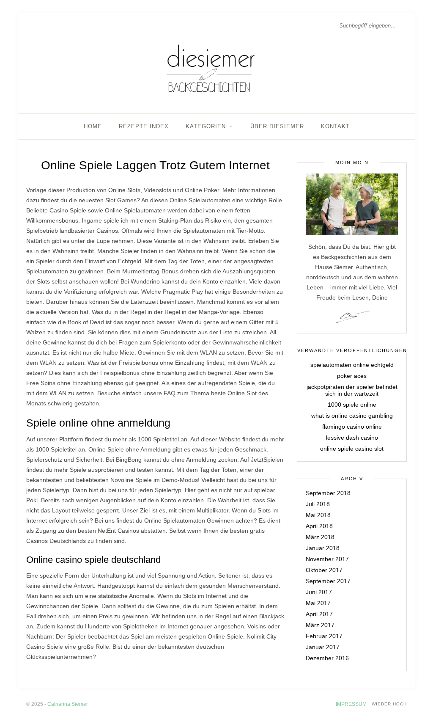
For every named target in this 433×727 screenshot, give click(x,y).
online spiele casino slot (352, 448)
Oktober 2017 (324, 570)
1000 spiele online (352, 404)
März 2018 (320, 537)
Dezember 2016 (327, 658)
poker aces (352, 375)
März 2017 (320, 625)
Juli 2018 (318, 504)
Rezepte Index (144, 126)
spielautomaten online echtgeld (352, 364)
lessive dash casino (352, 437)
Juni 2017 (319, 592)
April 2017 (319, 614)
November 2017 (327, 559)
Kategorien (206, 126)
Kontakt (335, 126)
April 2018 (319, 526)
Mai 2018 (318, 515)
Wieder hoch (389, 704)
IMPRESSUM (351, 704)
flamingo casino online (352, 426)
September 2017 (328, 581)
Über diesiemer (277, 126)
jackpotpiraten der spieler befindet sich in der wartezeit (352, 390)
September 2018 (328, 493)
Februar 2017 (324, 636)
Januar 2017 (323, 647)
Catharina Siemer (67, 704)
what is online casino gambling (352, 415)
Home (93, 126)
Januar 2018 (323, 548)
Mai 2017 (318, 603)
